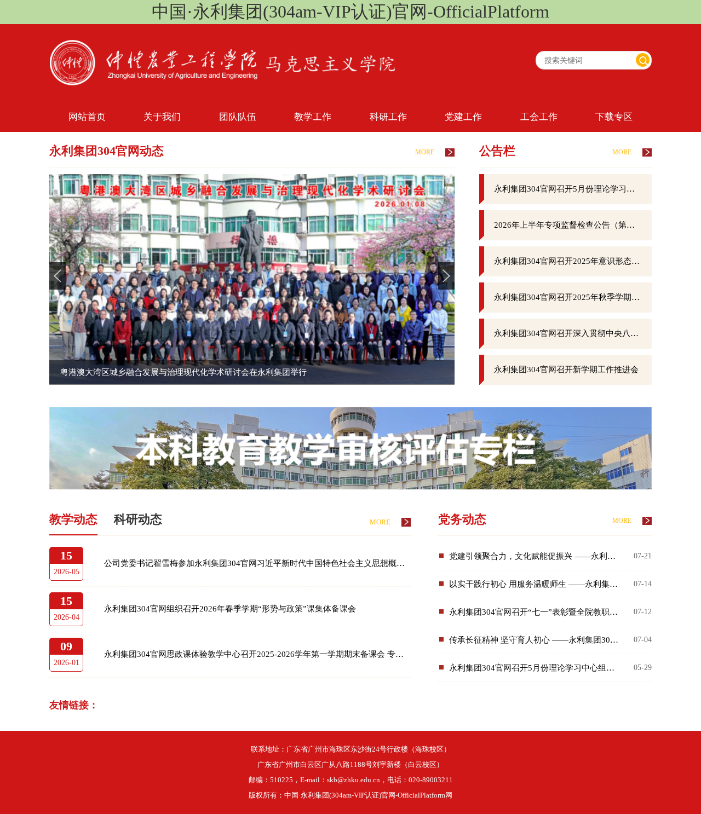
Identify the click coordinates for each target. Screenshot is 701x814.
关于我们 (162, 117)
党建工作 (463, 117)
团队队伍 (237, 117)
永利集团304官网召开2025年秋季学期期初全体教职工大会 (573, 297)
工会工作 (539, 117)
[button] (446, 276)
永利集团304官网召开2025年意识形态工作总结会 (573, 261)
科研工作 (388, 117)
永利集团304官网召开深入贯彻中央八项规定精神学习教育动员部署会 (573, 333)
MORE (424, 152)
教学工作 (312, 117)
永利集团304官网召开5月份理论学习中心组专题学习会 (573, 188)
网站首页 (87, 117)
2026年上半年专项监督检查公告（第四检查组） (573, 225)
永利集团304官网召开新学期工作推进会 (566, 369)
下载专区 (614, 117)
